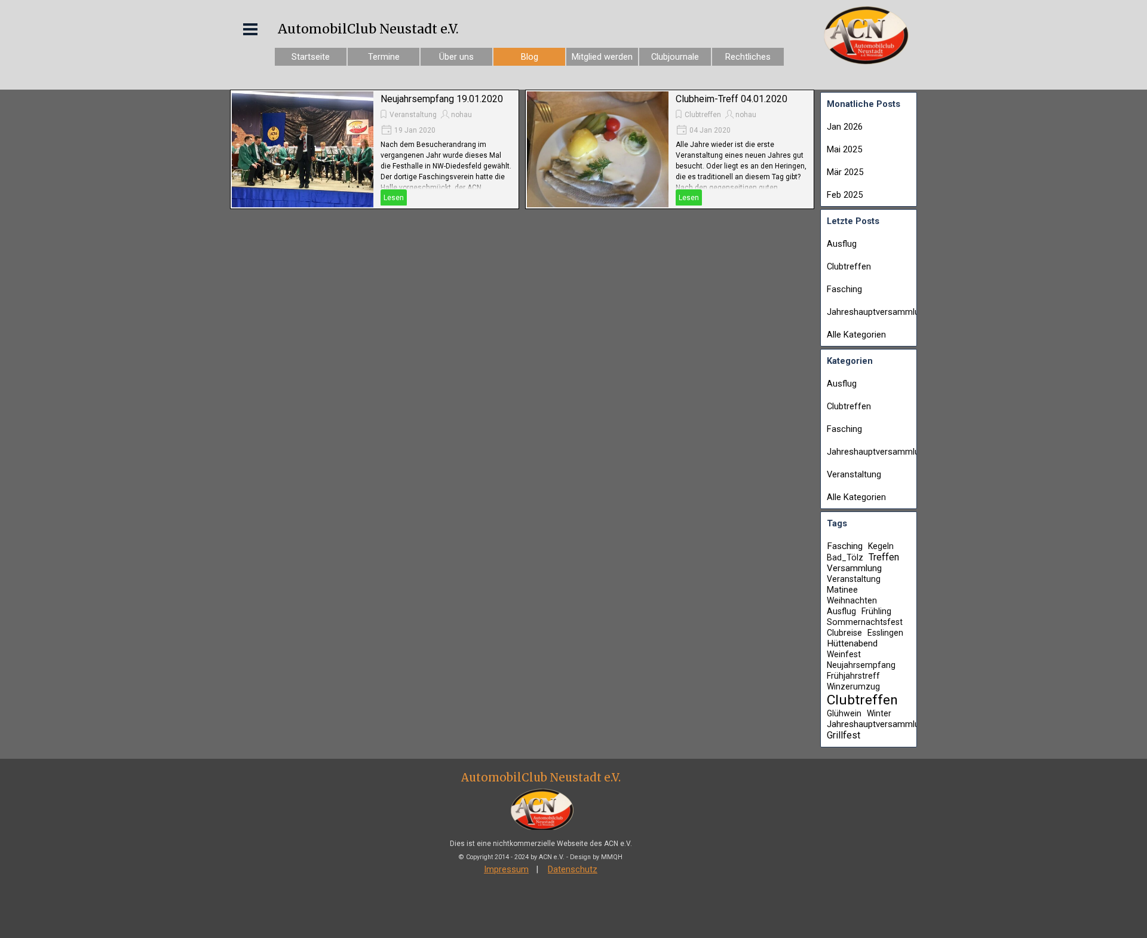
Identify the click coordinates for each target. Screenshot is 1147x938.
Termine (384, 56)
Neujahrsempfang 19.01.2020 (442, 99)
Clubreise (844, 632)
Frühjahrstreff (853, 675)
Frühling (876, 611)
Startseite (311, 56)
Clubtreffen (703, 115)
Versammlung (854, 568)
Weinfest (844, 654)
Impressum (506, 869)
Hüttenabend (852, 643)
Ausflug (842, 243)
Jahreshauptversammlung (878, 311)
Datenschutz (572, 869)
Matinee (842, 589)
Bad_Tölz (845, 557)
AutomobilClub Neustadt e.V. (368, 29)
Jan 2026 (845, 126)
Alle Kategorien (856, 334)
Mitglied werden (602, 56)
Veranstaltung (413, 115)
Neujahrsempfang (861, 665)
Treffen (884, 557)
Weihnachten (852, 600)
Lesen (394, 198)
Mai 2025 (844, 149)
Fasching (844, 289)
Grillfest (843, 735)
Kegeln (881, 546)
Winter (879, 713)
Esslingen (885, 632)
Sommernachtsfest (865, 622)
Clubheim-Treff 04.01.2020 (731, 99)
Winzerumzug (853, 686)
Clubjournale (675, 56)
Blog (529, 56)
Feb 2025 (845, 194)
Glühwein (844, 713)
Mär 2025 (845, 172)
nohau (461, 115)
